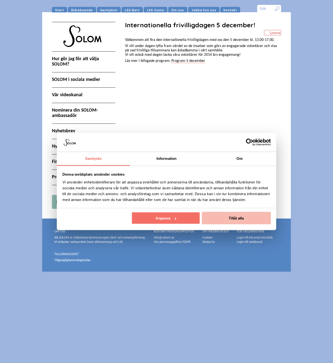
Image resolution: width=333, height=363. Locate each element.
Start (59, 10)
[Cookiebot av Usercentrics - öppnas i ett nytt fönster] (249, 142)
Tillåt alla (236, 218)
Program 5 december (188, 61)
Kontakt (230, 10)
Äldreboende (82, 10)
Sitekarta (208, 242)
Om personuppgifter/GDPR (172, 242)
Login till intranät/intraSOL (255, 237)
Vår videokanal (67, 95)
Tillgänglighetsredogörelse (72, 260)
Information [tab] (166, 158)
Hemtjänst (109, 10)
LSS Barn (132, 10)
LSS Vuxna (155, 10)
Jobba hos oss (203, 10)
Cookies (207, 237)
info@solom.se (164, 237)
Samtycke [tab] (93, 158)
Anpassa (163, 218)
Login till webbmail (249, 242)
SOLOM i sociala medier (76, 79)
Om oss (177, 10)
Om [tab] (239, 158)
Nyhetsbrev (63, 131)
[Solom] (83, 52)
